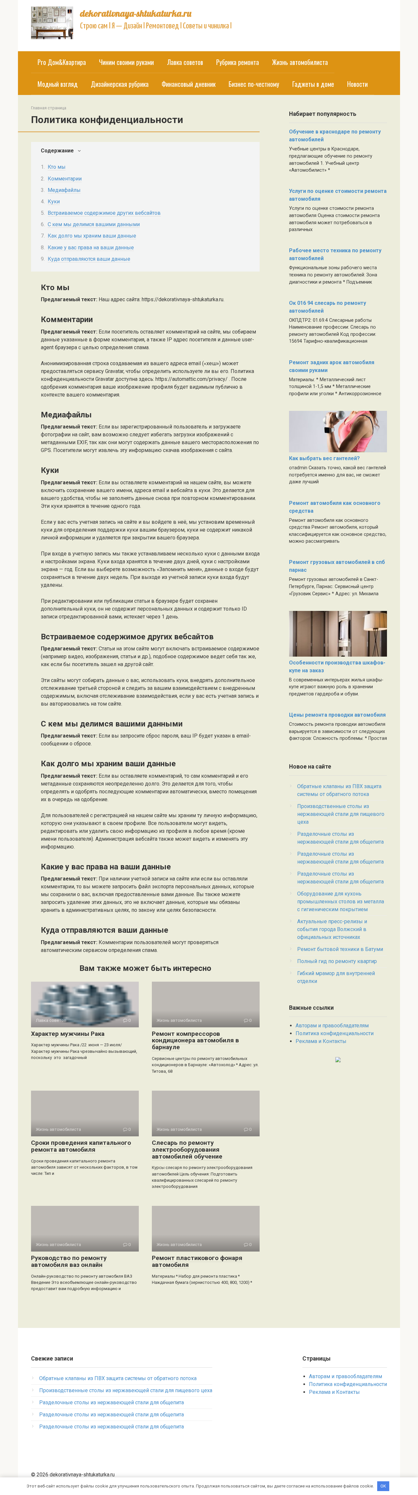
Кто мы (57, 167)
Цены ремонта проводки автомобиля (337, 715)
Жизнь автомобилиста (300, 62)
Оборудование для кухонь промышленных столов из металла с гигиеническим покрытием (340, 901)
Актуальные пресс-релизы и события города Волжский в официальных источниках (332, 929)
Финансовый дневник (189, 84)
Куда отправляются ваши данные (89, 259)
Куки (54, 201)
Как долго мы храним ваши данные (92, 236)
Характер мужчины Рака (67, 1033)
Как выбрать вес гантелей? (324, 458)
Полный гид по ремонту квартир (337, 961)
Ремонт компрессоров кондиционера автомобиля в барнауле (195, 1040)
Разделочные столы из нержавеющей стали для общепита (111, 1402)
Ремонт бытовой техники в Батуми (340, 949)
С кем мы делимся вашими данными (94, 224)
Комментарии (65, 179)
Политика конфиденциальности (335, 1033)
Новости (357, 84)
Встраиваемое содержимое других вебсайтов (104, 213)
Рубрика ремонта (237, 62)
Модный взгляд (58, 84)
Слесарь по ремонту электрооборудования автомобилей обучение (187, 1149)
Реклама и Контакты (321, 1041)
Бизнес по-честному (254, 84)
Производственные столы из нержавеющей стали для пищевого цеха (340, 814)
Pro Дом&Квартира (62, 62)
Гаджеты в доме (313, 84)
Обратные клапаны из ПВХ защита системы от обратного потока (118, 1378)
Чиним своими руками (126, 62)
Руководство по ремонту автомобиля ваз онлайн (69, 1261)
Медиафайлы (64, 190)
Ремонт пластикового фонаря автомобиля (197, 1261)
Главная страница (48, 107)
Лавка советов (185, 62)
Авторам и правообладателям (332, 1025)
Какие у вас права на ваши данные (91, 247)
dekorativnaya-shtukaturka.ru (135, 13)
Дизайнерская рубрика (120, 84)
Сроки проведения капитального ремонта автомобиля (81, 1146)
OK (383, 1486)
